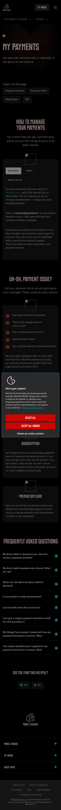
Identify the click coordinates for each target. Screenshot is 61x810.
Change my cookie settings (30, 433)
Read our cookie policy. (32, 407)
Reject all (30, 418)
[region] (30, 405)
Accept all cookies (30, 426)
